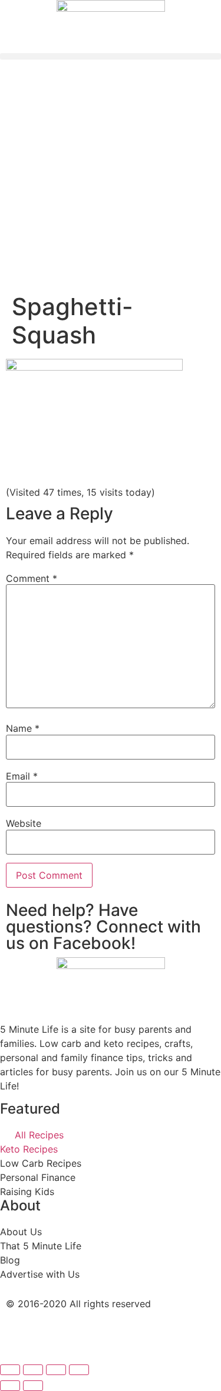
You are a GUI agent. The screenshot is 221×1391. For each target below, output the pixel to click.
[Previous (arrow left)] (10, 1385)
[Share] (33, 1369)
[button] (110, 56)
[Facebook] (20, 1335)
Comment (31, 578)
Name (22, 728)
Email (22, 776)
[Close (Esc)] (10, 1369)
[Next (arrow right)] (33, 1385)
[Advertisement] (110, 176)
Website (23, 823)
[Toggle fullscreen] (56, 1369)
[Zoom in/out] (79, 1369)
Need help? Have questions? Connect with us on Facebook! (103, 926)
